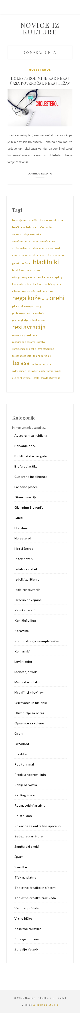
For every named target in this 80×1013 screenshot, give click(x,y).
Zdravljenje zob (26, 949)
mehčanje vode (53, 284)
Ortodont (21, 744)
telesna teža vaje (21, 355)
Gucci (18, 518)
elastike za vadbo (21, 255)
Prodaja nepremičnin (30, 774)
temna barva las (42, 355)
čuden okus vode (21, 377)
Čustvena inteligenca (30, 476)
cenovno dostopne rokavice (27, 234)
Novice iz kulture (40, 28)
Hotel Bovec (23, 548)
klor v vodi (17, 284)
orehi (57, 297)
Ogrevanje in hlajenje (30, 703)
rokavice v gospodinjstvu (25, 334)
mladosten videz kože (24, 290)
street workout (46, 348)
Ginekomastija (25, 497)
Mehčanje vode (26, 672)
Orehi (18, 733)
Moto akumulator (27, 682)
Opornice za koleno (29, 723)
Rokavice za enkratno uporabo (37, 826)
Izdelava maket (26, 569)
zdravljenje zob (36, 370)
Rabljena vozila (25, 785)
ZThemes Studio (45, 1004)
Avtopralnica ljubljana (30, 435)
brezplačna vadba (42, 227)
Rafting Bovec (25, 795)
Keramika (21, 631)
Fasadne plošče (26, 487)
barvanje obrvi (48, 220)
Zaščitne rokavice (28, 929)
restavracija (29, 326)
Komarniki (22, 651)
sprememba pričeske (24, 348)
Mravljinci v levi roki (29, 692)
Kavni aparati (24, 610)
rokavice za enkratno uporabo (28, 341)
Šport (18, 857)
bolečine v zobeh (21, 227)
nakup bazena (45, 290)
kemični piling (54, 277)
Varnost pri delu (26, 908)
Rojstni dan (23, 816)
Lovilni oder (23, 661)
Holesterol (40, 69)
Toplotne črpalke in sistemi (35, 887)
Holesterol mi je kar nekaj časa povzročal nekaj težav (40, 81)
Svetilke (20, 867)
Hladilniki (21, 528)
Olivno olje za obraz (29, 713)
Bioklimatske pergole (30, 456)
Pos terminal (24, 764)
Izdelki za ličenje (27, 579)
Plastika (20, 754)
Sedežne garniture (28, 836)
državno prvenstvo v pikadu (46, 248)
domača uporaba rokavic (25, 241)
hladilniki (46, 261)
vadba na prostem (41, 364)
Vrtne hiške (23, 918)
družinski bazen (21, 248)
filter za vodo (39, 255)
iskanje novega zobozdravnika (28, 277)
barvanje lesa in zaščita (25, 220)
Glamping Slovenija (29, 507)
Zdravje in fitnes (27, 939)
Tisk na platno (25, 877)
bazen (61, 220)
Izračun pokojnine (28, 600)
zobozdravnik (53, 370)
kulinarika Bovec (33, 284)
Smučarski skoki (26, 846)
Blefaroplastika (26, 466)
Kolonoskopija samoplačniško (36, 641)
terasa (21, 362)
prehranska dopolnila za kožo (28, 313)
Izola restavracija (27, 589)
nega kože (26, 297)
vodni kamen (19, 370)
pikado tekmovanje (22, 306)
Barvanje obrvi (25, 446)
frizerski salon (56, 255)
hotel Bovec (18, 270)
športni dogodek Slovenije (46, 377)
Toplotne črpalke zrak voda (35, 898)
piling (38, 306)
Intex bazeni (33, 270)
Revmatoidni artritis (29, 805)
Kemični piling (25, 620)
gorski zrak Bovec (21, 263)
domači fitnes (47, 241)
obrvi (45, 299)
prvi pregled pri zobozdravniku (29, 320)
